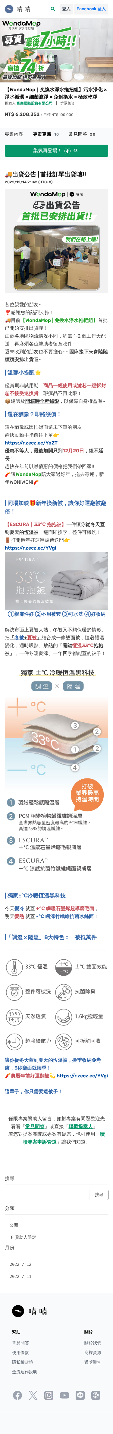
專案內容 (14, 134)
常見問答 (82, 134)
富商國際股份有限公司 (35, 103)
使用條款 (20, 1352)
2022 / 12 (20, 1264)
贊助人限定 (23, 1237)
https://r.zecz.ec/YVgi (82, 1076)
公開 (14, 1225)
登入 (66, 8)
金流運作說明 (24, 1372)
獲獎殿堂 (92, 1362)
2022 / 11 (20, 1276)
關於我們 (92, 1343)
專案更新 (46, 134)
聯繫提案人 (81, 1126)
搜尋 (9, 1178)
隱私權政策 (22, 1362)
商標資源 (92, 1352)
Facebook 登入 (91, 8)
